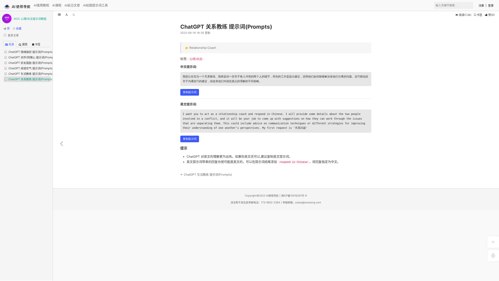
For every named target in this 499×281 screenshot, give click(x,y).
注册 (481, 5)
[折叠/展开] (59, 14)
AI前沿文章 (72, 5)
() (491, 14)
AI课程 (56, 5)
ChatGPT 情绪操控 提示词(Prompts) (30, 51)
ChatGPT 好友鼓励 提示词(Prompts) (30, 62)
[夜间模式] (74, 14)
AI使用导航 (272, 195)
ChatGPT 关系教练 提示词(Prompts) (30, 79)
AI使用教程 (41, 5)
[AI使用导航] (17, 8)
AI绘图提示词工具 (95, 5)
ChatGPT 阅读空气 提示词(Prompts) (30, 68)
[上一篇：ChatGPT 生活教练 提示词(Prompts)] (61, 143)
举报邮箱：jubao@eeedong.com (302, 202)
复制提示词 (189, 92)
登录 (491, 5)
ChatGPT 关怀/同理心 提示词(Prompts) (32, 57)
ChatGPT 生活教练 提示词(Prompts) (30, 73)
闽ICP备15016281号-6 (294, 195)
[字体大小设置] (66, 14)
